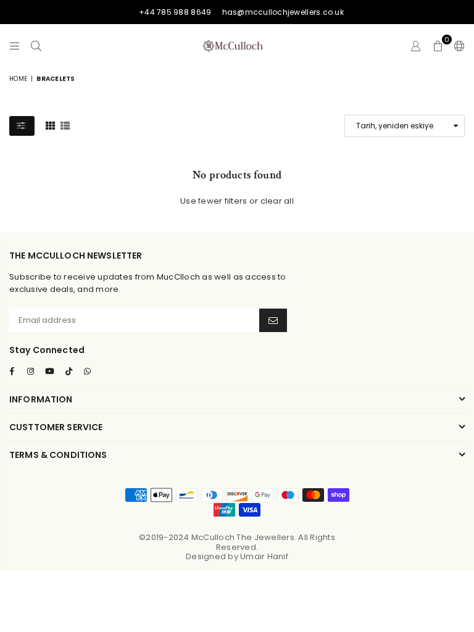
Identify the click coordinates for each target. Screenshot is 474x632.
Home (18, 78)
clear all (277, 201)
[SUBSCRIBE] (273, 320)
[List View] (65, 125)
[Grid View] (50, 125)
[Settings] (457, 45)
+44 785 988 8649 (175, 12)
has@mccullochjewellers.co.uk (283, 12)
